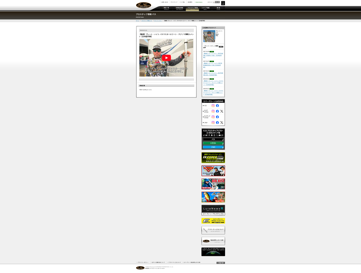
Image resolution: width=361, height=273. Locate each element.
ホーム (137, 20)
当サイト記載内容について (158, 262)
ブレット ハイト (158, 20)
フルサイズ (218, 2)
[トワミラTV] (213, 175)
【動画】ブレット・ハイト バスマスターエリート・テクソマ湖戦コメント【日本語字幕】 (213, 92)
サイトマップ (174, 1)
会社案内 (190, 1)
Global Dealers (198, 1)
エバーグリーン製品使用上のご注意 (191, 262)
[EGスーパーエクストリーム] (213, 162)
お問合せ (165, 1)
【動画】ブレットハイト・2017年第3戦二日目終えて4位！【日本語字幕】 (213, 55)
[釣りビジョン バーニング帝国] (213, 201)
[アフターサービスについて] (213, 233)
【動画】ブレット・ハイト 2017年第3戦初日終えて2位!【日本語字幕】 (212, 65)
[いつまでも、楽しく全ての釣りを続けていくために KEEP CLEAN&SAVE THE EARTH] (213, 255)
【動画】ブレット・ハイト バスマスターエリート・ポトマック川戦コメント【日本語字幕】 (213, 83)
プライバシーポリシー (143, 262)
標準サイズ (214, 2)
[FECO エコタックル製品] (213, 222)
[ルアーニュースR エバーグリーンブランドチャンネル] (213, 214)
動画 (218, 8)
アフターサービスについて (174, 262)
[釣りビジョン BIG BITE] (213, 188)
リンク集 (182, 1)
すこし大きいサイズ (216, 2)
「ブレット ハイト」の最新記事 (210, 46)
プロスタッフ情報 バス (146, 20)
